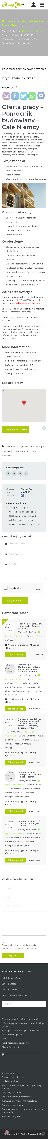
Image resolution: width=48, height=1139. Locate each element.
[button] (24, 403)
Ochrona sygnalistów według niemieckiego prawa (23, 1025)
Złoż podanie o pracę (16, 429)
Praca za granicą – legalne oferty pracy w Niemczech (22, 1110)
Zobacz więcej (15, 654)
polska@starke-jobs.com (28, 303)
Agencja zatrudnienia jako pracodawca (21, 1031)
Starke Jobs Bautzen (28, 490)
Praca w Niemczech (11, 39)
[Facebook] (22, 495)
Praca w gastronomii (12, 1093)
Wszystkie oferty (24, 43)
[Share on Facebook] (8, 473)
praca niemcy (22, 451)
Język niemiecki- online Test (16, 1043)
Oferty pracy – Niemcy (13, 1077)
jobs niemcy (12, 446)
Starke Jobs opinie (11, 1047)
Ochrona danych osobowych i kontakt (20, 1019)
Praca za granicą (29, 39)
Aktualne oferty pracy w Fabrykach (19, 1101)
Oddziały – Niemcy (11, 1081)
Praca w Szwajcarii (11, 1116)
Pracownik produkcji (23, 743)
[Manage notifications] (7, 1132)
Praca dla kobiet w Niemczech (17, 1097)
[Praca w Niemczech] (13, 4)
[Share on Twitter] (14, 473)
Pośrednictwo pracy (12, 1035)
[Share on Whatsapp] (26, 473)
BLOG (4, 1039)
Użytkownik (8, 1073)
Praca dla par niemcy (12, 1105)
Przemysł (27, 687)
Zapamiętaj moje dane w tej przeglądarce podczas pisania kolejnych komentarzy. (20, 946)
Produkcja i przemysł (27, 683)
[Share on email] (20, 473)
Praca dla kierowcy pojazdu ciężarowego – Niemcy (23, 1087)
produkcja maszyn (13, 687)
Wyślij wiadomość (15, 600)
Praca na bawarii (13, 788)
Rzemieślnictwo (9, 43)
